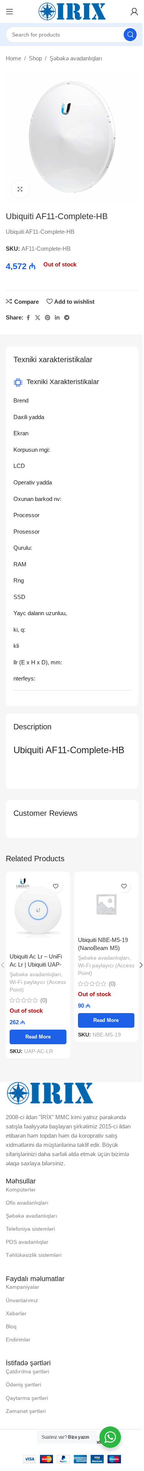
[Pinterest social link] (48, 318)
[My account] (134, 11)
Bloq (11, 1326)
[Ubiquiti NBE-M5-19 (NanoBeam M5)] (106, 903)
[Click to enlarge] (20, 189)
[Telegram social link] (67, 318)
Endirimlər (18, 1339)
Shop (35, 58)
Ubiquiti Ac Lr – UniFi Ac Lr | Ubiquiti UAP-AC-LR (36, 964)
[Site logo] (72, 11)
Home (13, 58)
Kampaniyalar (22, 1287)
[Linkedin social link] (57, 318)
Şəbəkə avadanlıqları (76, 58)
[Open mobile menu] (9, 11)
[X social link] (38, 318)
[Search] (130, 34)
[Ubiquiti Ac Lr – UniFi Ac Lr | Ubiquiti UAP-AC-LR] (38, 912)
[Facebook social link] (28, 318)
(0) (43, 1000)
